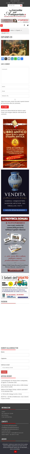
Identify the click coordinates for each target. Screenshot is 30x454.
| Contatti (13, 3)
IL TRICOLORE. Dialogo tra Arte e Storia (11, 394)
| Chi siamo (8, 3)
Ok (15, 451)
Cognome (3, 358)
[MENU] (1, 25)
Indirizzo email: (5, 365)
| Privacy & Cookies (20, 3)
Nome (2, 352)
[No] (28, 448)
